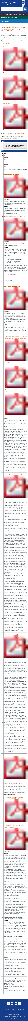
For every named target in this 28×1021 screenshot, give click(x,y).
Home (2, 14)
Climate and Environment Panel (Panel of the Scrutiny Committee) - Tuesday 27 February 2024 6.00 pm (13, 29)
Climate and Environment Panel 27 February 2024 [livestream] (16, 145)
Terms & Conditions (11, 1010)
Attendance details (7, 43)
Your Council (8, 14)
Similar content (5, 21)
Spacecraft (13, 1016)
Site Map (19, 1010)
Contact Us (13, 1009)
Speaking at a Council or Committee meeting (11, 40)
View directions (20, 133)
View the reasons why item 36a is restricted (16, 939)
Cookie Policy (21, 1009)
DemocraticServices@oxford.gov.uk (9, 138)
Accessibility (7, 1009)
